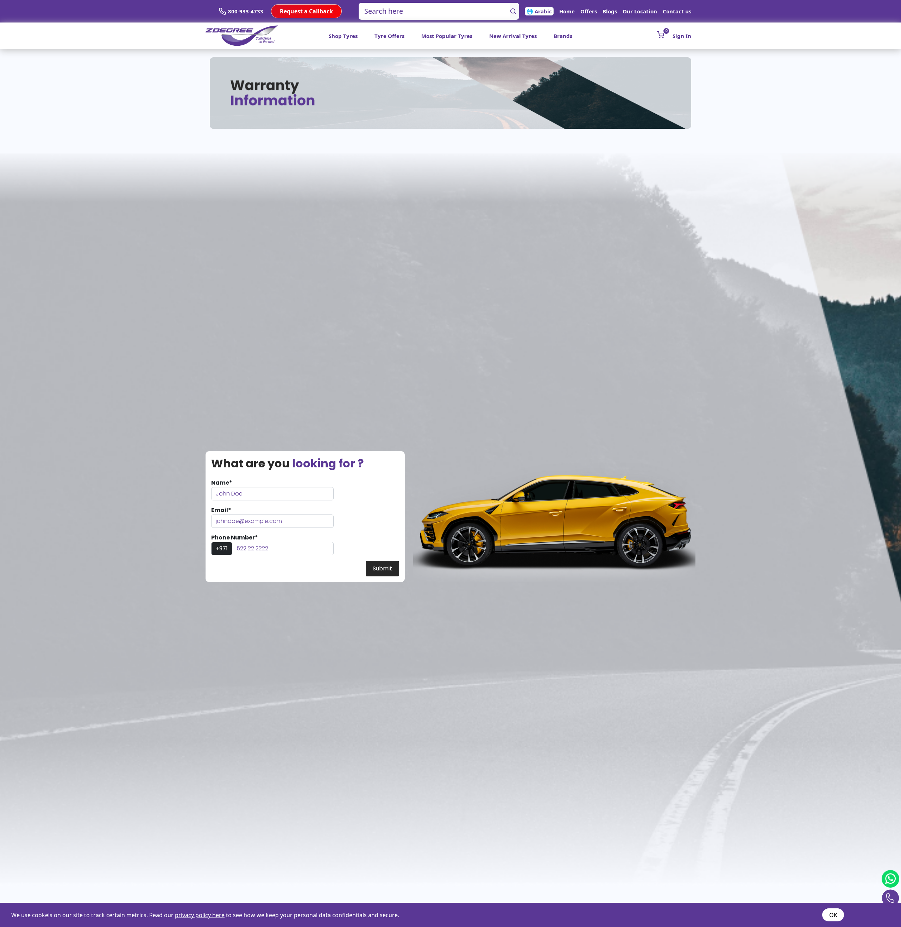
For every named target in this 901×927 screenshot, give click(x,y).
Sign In (682, 35)
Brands (563, 35)
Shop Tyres (343, 35)
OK (833, 915)
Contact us (677, 11)
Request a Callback (306, 11)
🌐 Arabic (539, 11)
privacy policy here (200, 915)
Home (567, 11)
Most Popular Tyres (446, 35)
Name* (221, 483)
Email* (221, 510)
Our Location (640, 11)
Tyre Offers (389, 35)
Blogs (610, 11)
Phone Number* (234, 537)
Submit (382, 568)
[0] (660, 34)
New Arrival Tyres (513, 35)
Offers (588, 11)
